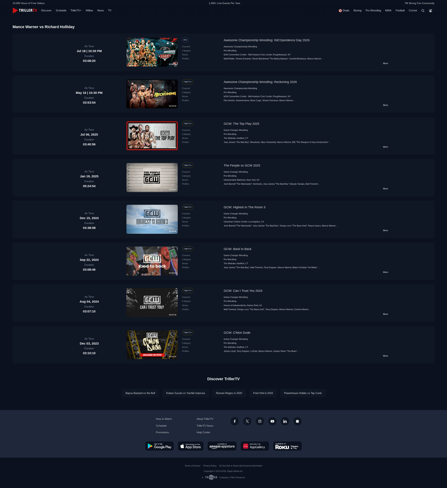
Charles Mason (301, 309)
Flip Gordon (229, 100)
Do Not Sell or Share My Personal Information (240, 466)
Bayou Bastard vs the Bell (140, 393)
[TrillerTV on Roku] (287, 446)
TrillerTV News (205, 425)
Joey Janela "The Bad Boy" (236, 142)
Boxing (357, 10)
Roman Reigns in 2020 (229, 393)
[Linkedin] (285, 421)
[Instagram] (260, 421)
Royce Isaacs (314, 226)
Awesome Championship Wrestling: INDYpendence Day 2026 (267, 40)
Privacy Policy (210, 466)
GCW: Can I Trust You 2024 (243, 290)
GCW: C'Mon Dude (237, 332)
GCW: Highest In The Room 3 (244, 207)
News (100, 10)
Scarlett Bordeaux (297, 58)
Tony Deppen (270, 267)
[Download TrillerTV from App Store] (190, 446)
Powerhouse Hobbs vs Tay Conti (302, 393)
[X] (247, 421)
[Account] (430, 11)
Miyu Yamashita (268, 142)
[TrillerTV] (25, 10)
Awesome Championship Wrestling (240, 46)
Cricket (413, 10)
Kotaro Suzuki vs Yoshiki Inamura (185, 393)
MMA (388, 10)
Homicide (257, 184)
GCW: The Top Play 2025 (241, 123)
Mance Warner (314, 58)
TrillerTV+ (76, 10)
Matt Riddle (229, 58)
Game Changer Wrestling (236, 130)
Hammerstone (242, 100)
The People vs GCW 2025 (242, 165)
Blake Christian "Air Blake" (304, 267)
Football (400, 10)
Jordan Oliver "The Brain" (285, 351)
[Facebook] (234, 421)
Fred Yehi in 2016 (263, 393)
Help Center (203, 432)
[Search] (423, 11)
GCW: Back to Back (237, 249)
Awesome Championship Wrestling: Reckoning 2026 (260, 82)
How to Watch (164, 418)
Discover (46, 10)
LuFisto (253, 351)
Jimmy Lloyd (230, 351)
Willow (89, 10)
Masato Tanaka (297, 184)
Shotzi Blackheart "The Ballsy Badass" (270, 58)
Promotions (162, 432)
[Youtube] (272, 421)
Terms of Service (192, 466)
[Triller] (297, 421)
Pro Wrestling (373, 10)
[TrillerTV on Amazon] (222, 446)
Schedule (61, 10)
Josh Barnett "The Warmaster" (238, 184)
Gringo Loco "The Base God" (293, 226)
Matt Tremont (311, 184)
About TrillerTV (205, 418)
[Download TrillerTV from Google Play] (159, 446)
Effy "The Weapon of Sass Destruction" (310, 142)
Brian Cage (255, 100)
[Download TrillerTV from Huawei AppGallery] (255, 446)
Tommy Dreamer (243, 58)
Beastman (255, 142)
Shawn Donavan (270, 100)
